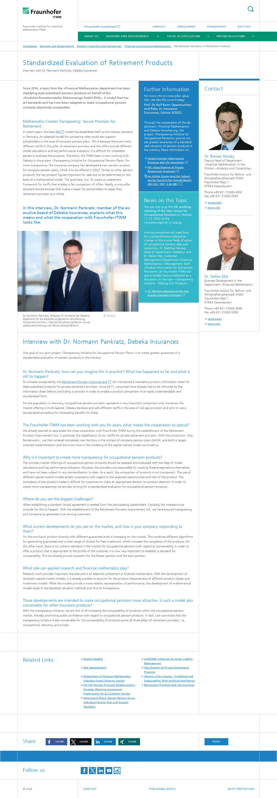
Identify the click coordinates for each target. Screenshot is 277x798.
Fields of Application (183, 36)
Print (216, 741)
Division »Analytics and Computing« (99, 46)
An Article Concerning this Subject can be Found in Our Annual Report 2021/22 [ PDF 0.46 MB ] (170, 180)
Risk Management (95, 667)
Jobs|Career (186, 26)
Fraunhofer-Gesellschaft (101, 26)
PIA (58, 132)
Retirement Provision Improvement (84, 382)
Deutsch (244, 26)
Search (250, 9)
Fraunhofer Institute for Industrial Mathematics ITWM (43, 28)
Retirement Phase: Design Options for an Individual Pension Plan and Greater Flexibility (109, 702)
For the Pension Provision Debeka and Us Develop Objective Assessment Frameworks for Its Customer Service (109, 689)
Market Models (93, 659)
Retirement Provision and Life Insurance (169, 685)
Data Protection (241, 788)
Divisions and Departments (127, 36)
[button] (56, 741)
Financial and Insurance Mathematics (148, 46)
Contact (159, 26)
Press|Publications (230, 36)
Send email (215, 202)
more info (214, 207)
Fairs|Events (216, 26)
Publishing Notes (162, 788)
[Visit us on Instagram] (117, 770)
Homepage (30, 46)
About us (91, 36)
